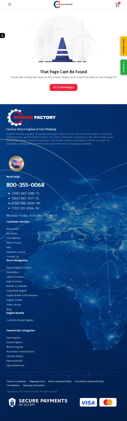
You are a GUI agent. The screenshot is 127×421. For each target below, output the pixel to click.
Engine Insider (14, 299)
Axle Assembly (14, 360)
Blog (8, 309)
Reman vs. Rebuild (16, 286)
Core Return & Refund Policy (89, 381)
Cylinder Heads (14, 356)
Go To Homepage (63, 87)
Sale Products (14, 281)
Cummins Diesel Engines (19, 320)
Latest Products (15, 276)
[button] (2, 35)
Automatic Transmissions (20, 351)
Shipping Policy (37, 381)
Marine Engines (14, 346)
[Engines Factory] (63, 4)
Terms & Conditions (16, 381)
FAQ (8, 247)
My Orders (12, 233)
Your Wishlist (13, 238)
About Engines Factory (18, 267)
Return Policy (13, 242)
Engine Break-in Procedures (21, 295)
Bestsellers (12, 272)
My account (12, 228)
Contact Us (12, 256)
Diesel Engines (14, 342)
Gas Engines (13, 337)
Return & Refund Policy (60, 381)
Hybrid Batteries (15, 365)
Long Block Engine (16, 290)
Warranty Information (34, 385)
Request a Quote (16, 252)
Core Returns (13, 385)
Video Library (13, 304)
